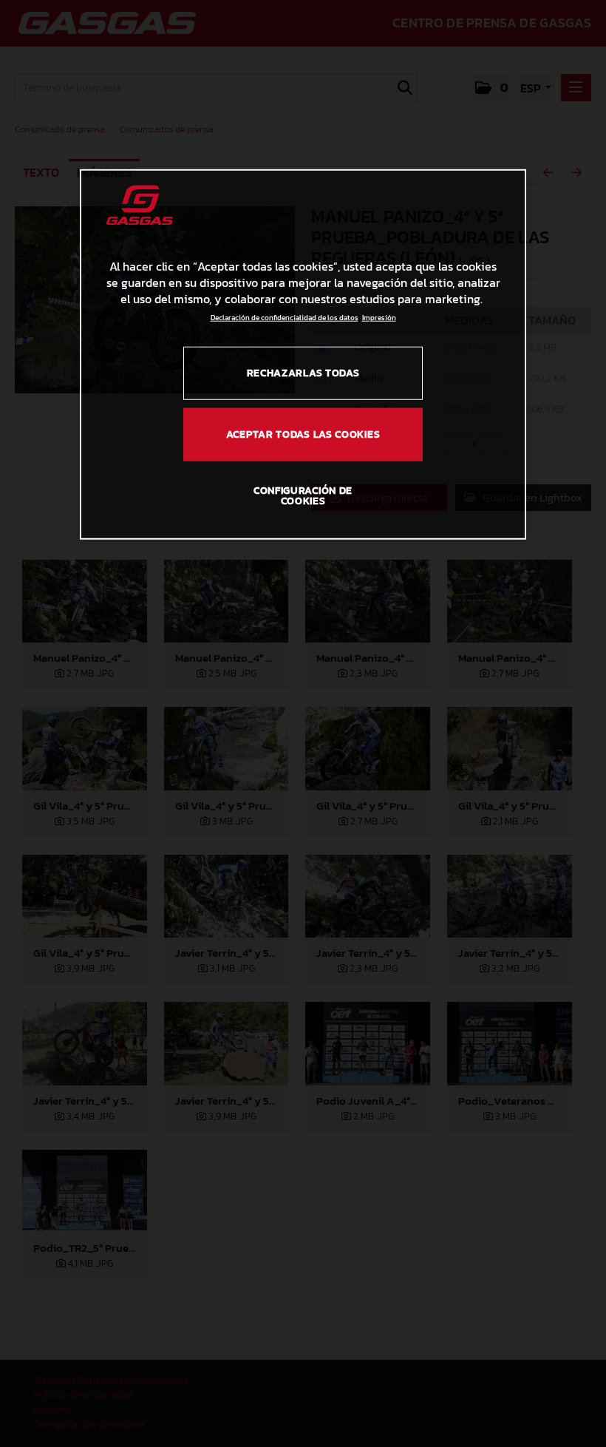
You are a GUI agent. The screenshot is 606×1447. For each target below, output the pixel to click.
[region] (303, 354)
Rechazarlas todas (303, 372)
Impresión (379, 316)
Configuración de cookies (303, 496)
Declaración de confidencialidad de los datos (284, 316)
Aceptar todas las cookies (303, 434)
